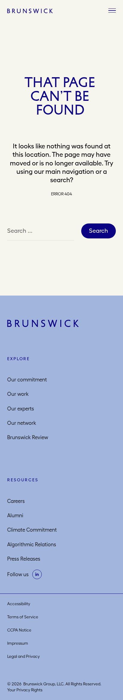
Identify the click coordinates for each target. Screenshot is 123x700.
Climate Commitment (32, 530)
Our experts (20, 409)
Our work (18, 394)
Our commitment (27, 380)
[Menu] (112, 10)
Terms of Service (22, 616)
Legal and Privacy (23, 656)
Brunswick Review (27, 437)
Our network (21, 423)
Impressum (17, 643)
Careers (16, 501)
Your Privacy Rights (24, 689)
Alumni (15, 515)
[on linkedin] (37, 574)
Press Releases (23, 559)
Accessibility (18, 603)
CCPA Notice (19, 630)
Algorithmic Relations (31, 544)
